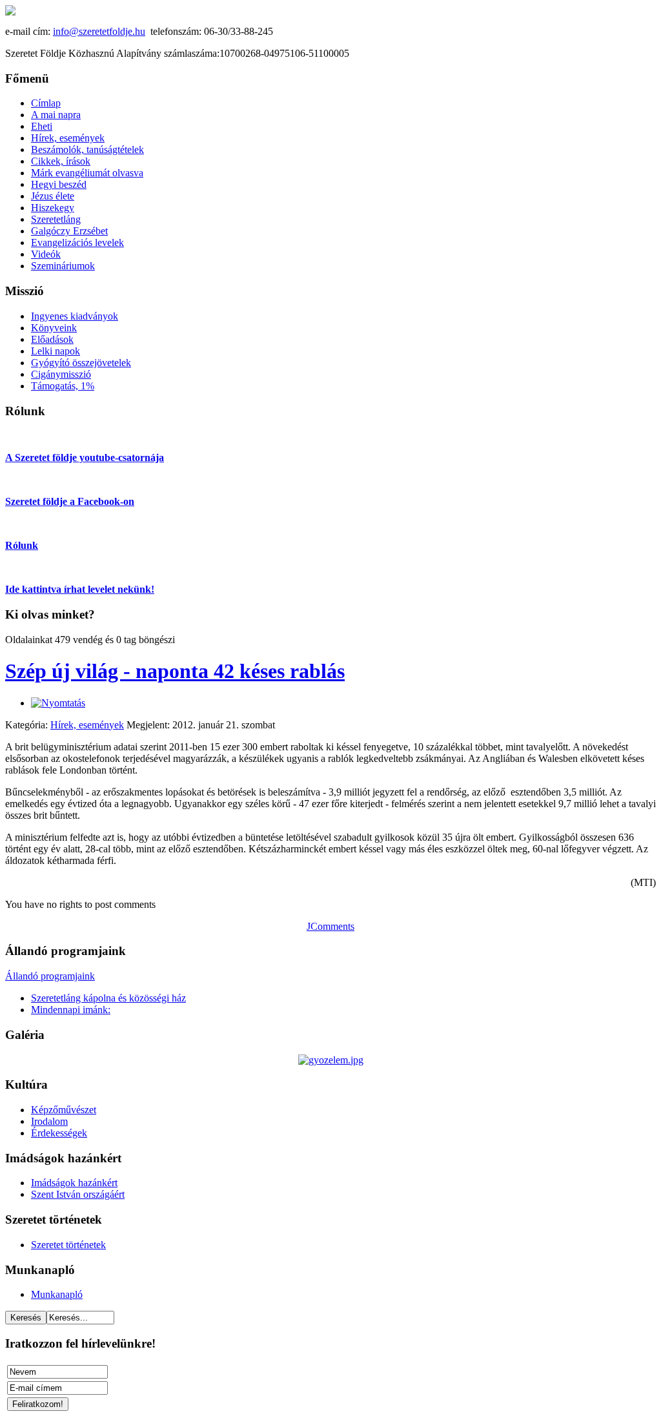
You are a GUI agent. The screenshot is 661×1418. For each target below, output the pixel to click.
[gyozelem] (330, 1059)
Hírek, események (87, 724)
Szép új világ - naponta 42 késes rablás (175, 671)
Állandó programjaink (50, 976)
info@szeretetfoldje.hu (99, 31)
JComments (330, 926)
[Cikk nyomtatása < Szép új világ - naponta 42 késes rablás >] (58, 702)
